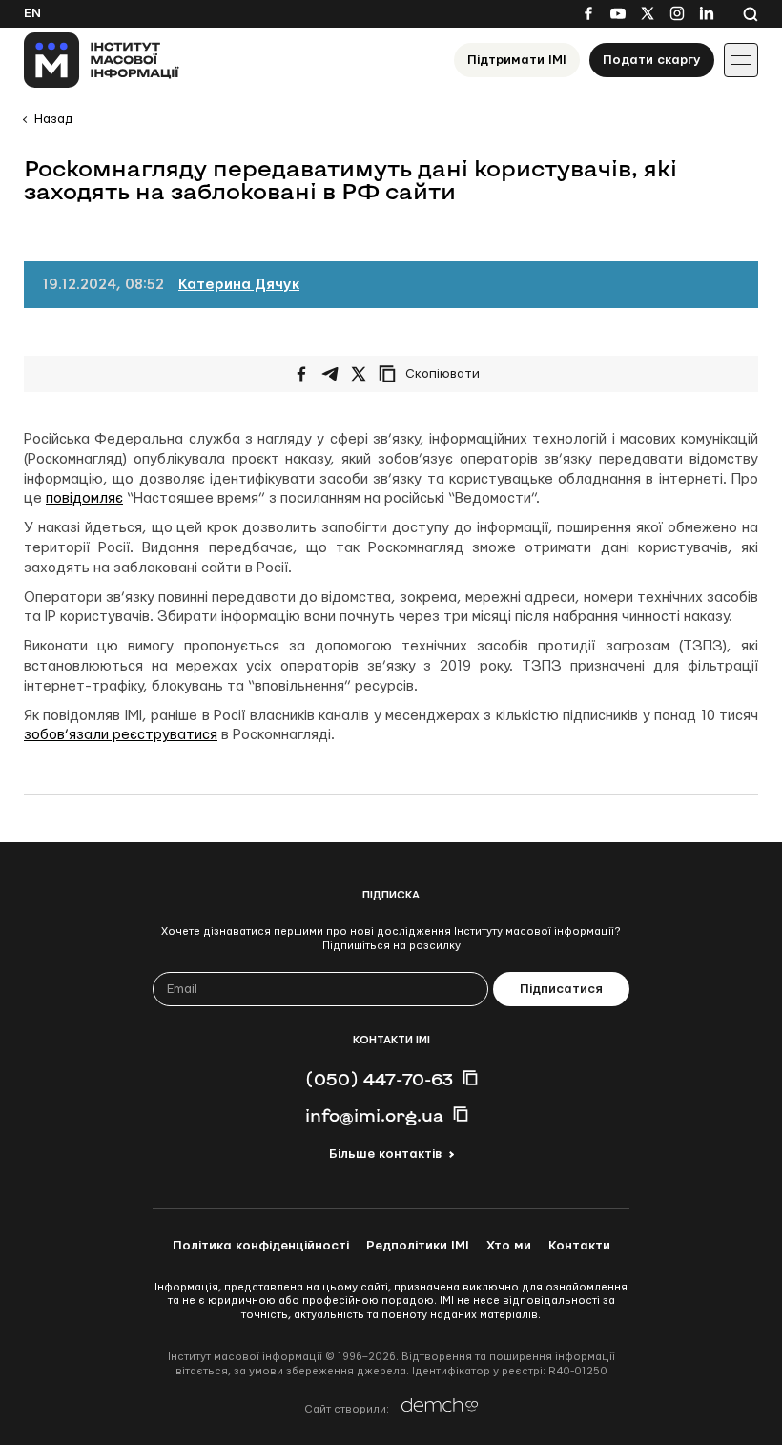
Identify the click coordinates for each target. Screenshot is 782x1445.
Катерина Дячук (238, 285)
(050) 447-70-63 (379, 1078)
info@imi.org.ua (374, 1115)
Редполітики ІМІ (417, 1245)
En (32, 13)
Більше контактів (385, 1154)
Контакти (579, 1245)
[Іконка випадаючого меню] (741, 60)
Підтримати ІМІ (516, 60)
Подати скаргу (652, 60)
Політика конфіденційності (261, 1245)
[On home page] (101, 60)
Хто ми (508, 1245)
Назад (53, 119)
